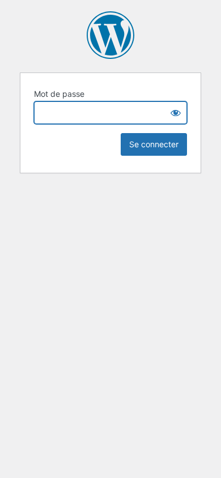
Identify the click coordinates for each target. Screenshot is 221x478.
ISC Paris (110, 35)
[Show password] (175, 112)
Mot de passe (59, 94)
